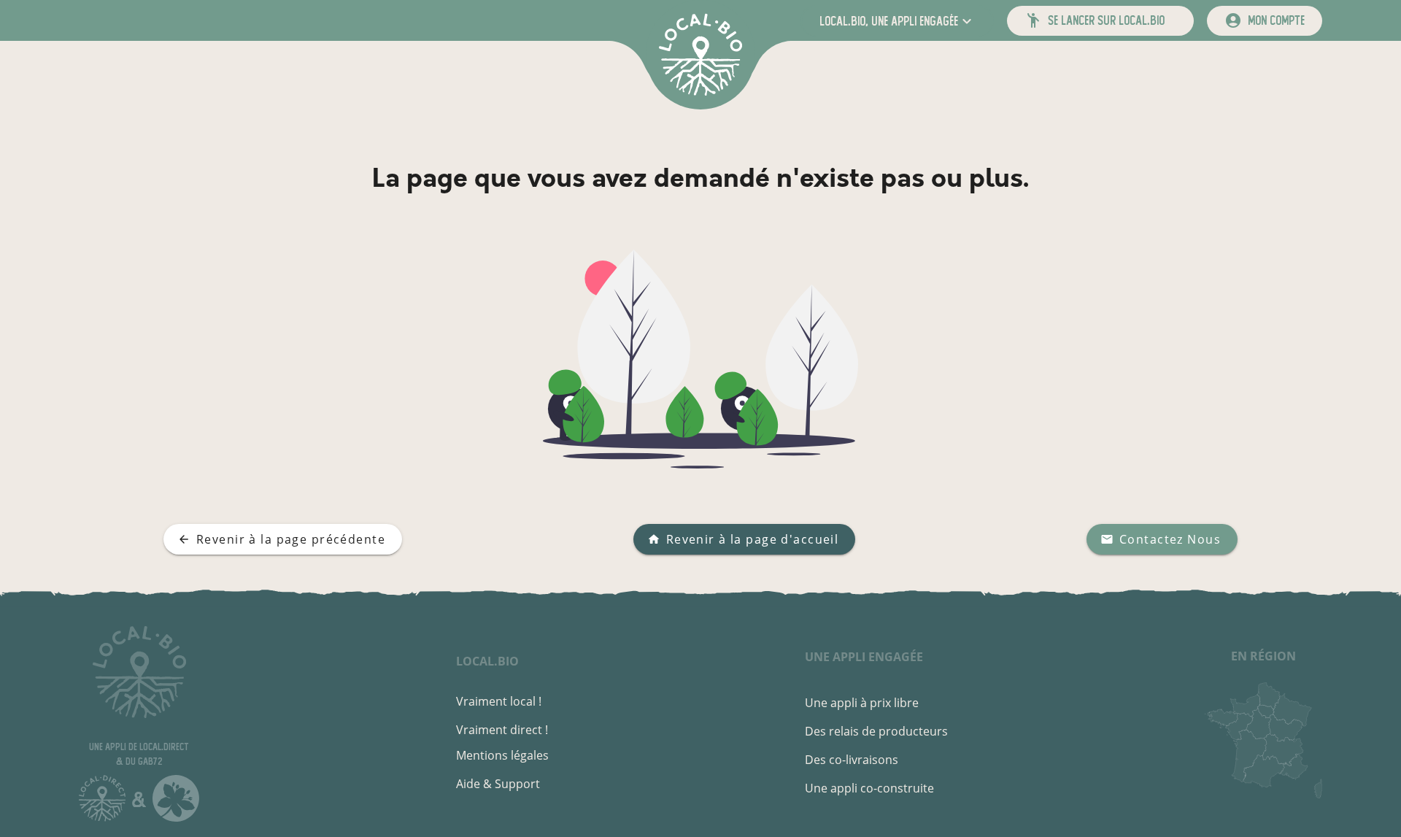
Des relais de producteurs (876, 731)
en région (1263, 656)
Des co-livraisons (851, 760)
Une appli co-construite (869, 788)
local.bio (487, 661)
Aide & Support (498, 784)
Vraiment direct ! (502, 730)
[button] (897, 20)
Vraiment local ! (498, 701)
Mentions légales (502, 755)
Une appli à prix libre (862, 703)
